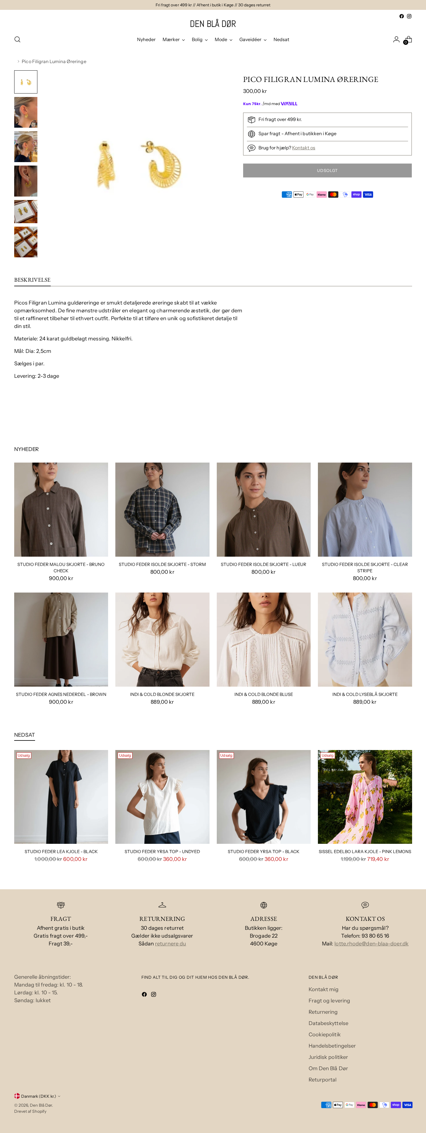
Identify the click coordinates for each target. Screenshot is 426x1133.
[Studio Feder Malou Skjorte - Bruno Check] (61, 510)
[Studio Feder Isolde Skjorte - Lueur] (264, 510)
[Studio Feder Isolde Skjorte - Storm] (162, 510)
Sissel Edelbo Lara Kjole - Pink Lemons (365, 851)
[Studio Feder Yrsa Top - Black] (264, 797)
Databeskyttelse (328, 1023)
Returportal (323, 1080)
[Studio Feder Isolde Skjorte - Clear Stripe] (365, 510)
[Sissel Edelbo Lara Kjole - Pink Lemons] (365, 797)
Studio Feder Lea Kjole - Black (61, 851)
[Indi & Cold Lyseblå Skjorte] (365, 640)
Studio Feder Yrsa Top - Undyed (162, 851)
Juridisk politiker (328, 1057)
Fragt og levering (329, 1001)
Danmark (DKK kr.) (38, 1096)
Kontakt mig (324, 989)
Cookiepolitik (325, 1034)
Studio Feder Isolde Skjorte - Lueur (263, 564)
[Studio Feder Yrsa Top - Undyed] (162, 797)
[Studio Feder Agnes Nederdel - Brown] (61, 640)
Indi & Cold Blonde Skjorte (162, 694)
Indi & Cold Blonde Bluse (263, 694)
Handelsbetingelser (332, 1046)
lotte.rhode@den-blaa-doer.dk (371, 943)
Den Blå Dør (41, 1105)
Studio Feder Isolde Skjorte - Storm (162, 564)
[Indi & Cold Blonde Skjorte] (162, 640)
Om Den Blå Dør (328, 1068)
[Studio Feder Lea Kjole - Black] (61, 797)
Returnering (323, 1012)
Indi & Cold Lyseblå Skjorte (365, 694)
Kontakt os (303, 148)
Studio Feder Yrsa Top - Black (263, 851)
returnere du (170, 943)
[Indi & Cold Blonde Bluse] (264, 640)
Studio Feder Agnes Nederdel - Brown (61, 694)
